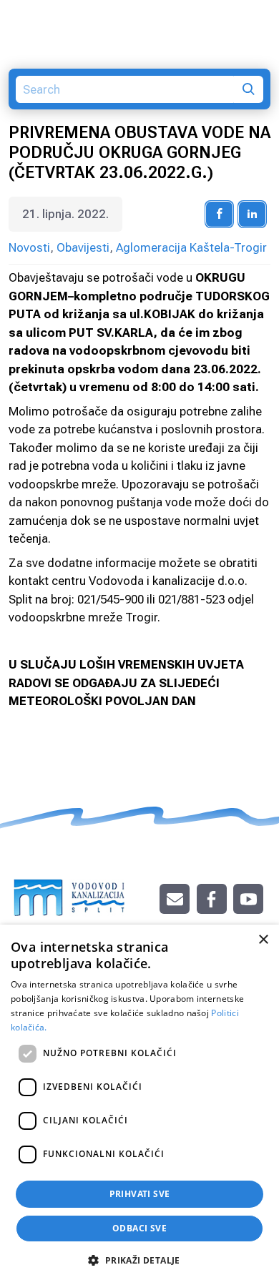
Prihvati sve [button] (139, 1194)
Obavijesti (83, 247)
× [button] (263, 940)
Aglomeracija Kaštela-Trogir (191, 247)
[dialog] (139, 1105)
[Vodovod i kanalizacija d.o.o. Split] (70, 890)
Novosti (29, 247)
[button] (139, 1260)
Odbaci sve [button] (139, 1228)
